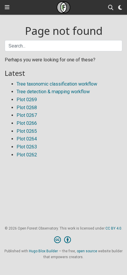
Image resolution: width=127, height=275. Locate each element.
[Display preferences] (120, 7)
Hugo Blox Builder (43, 251)
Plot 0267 (27, 115)
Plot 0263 (27, 147)
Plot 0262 (27, 155)
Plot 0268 (27, 107)
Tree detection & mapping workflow (53, 91)
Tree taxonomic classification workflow (57, 84)
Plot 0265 (27, 131)
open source (87, 251)
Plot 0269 (27, 99)
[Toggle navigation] (7, 7)
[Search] (110, 7)
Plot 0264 (27, 139)
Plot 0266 (27, 123)
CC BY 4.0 (113, 228)
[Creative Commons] (63, 240)
